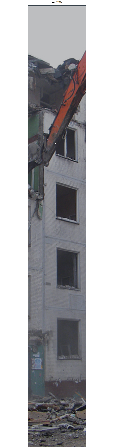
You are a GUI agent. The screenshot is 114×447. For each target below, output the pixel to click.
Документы (58, 5)
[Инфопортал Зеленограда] (53, 3)
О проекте (55, 5)
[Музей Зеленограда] (61, 3)
